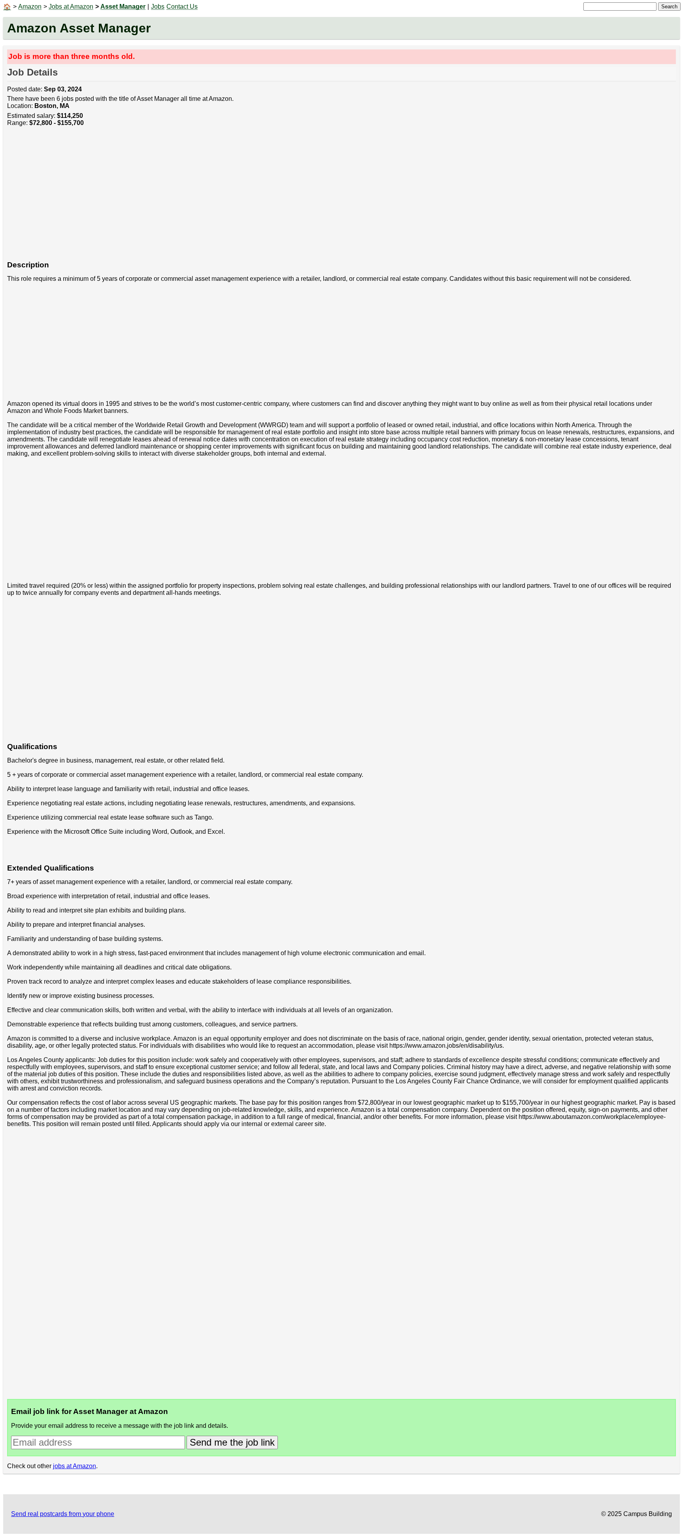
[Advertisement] (244, 197)
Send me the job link (232, 1442)
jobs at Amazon (74, 1466)
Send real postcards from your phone (62, 1513)
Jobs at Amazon (71, 6)
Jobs (157, 6)
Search (669, 6)
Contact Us (182, 6)
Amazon (30, 6)
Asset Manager (122, 6)
